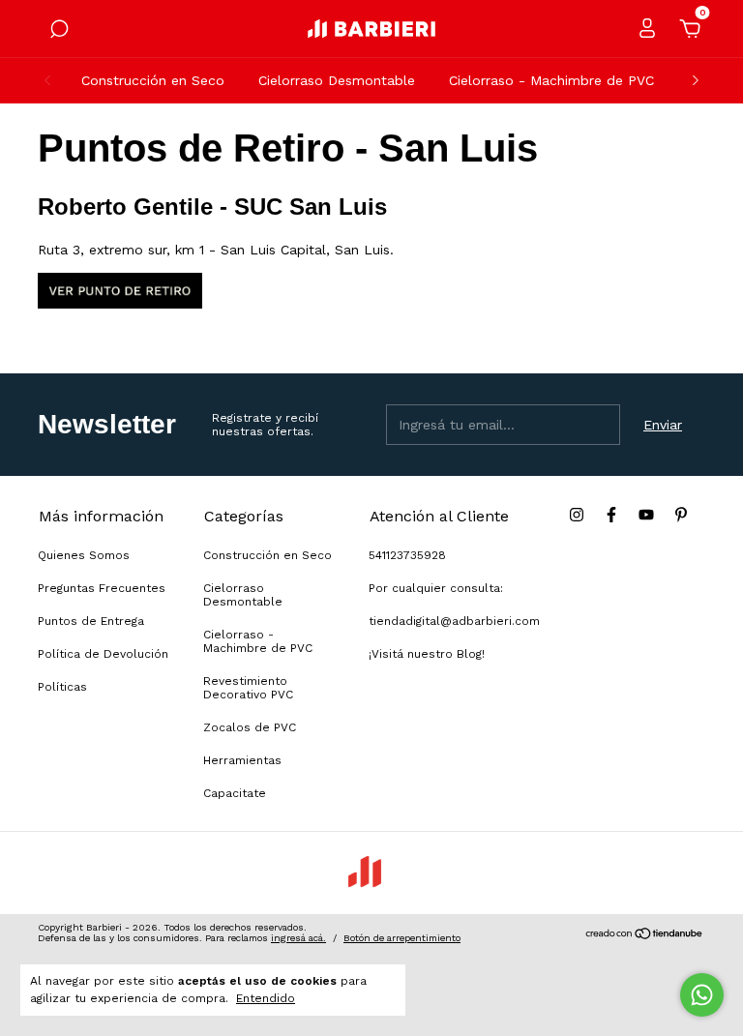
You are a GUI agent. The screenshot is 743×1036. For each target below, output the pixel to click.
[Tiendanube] (644, 935)
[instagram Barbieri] (576, 514)
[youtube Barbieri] (646, 514)
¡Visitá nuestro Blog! (427, 654)
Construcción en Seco (152, 80)
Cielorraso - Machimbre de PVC (551, 80)
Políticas (62, 687)
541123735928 (407, 555)
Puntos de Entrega (91, 621)
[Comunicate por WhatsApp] (702, 995)
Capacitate (234, 793)
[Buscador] (59, 32)
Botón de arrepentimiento (402, 937)
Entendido (265, 998)
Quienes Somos (84, 555)
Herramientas (242, 760)
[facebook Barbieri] (611, 514)
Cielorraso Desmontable (336, 80)
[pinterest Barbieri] (681, 514)
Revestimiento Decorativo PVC (248, 687)
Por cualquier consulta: (436, 588)
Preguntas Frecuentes (101, 588)
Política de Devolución (103, 654)
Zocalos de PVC (249, 727)
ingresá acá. (298, 937)
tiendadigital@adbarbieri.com (454, 621)
